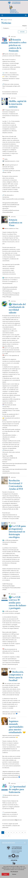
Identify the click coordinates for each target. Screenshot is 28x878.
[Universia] (14, 860)
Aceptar (5, 874)
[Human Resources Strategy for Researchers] (14, 864)
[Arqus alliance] (13, 856)
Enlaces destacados (8, 842)
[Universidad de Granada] (14, 3)
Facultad (5, 19)
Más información (14, 871)
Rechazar (14, 874)
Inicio (2, 19)
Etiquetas (24, 25)
